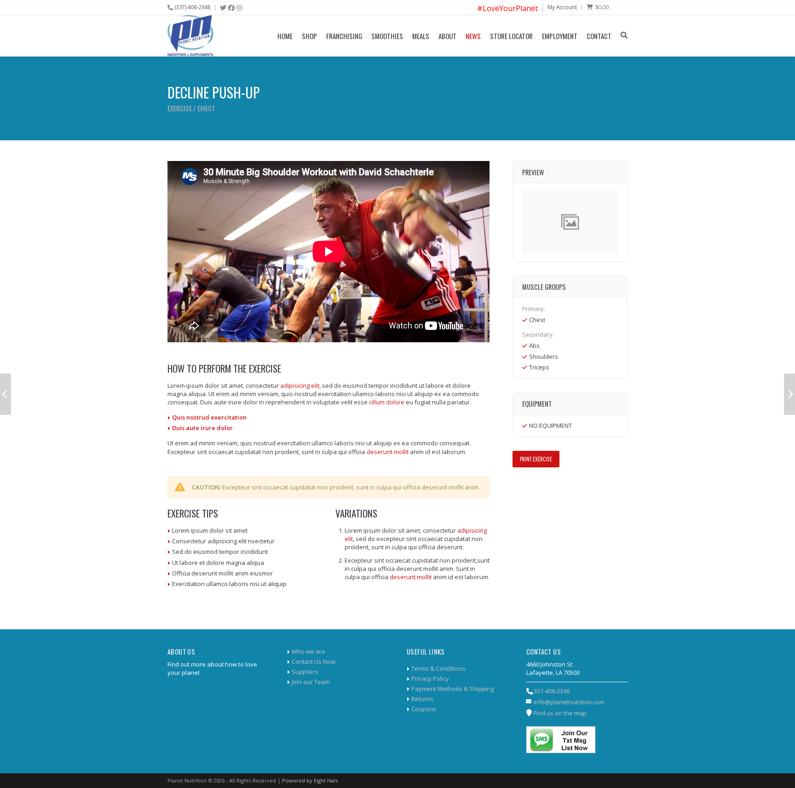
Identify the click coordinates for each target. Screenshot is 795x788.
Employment (559, 36)
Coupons (424, 709)
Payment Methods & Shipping (452, 688)
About (447, 36)
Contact (599, 36)
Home (285, 36)
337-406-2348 (552, 691)
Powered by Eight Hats (310, 780)
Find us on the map (560, 713)
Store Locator (511, 36)
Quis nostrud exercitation (209, 417)
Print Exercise (536, 459)
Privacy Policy (430, 678)
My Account (562, 7)
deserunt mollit (388, 452)
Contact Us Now (313, 661)
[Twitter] (223, 8)
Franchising (344, 36)
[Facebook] (231, 8)
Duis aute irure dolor (202, 428)
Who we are (308, 651)
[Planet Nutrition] (190, 35)
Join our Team (311, 682)
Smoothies (387, 36)
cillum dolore (386, 402)
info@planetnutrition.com (569, 702)
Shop (309, 36)
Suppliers (305, 671)
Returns (422, 699)
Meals (420, 36)
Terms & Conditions (438, 668)
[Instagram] (239, 8)
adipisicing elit (299, 385)
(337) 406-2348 (192, 7)
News (473, 36)
